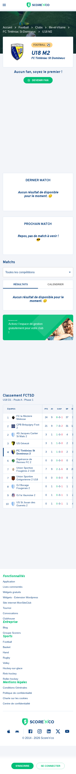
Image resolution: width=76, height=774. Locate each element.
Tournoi (7, 608)
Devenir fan (40, 80)
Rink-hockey (10, 673)
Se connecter (50, 765)
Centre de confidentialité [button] (16, 703)
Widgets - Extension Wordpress (20, 597)
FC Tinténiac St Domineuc (19, 31)
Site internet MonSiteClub (17, 602)
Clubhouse (9, 618)
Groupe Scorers (12, 632)
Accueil (7, 27)
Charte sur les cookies (15, 698)
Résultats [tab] (20, 284)
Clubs (39, 27)
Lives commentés (12, 586)
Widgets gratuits (12, 592)
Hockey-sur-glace (12, 668)
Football (24, 27)
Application (9, 581)
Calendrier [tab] (56, 284)
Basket (6, 647)
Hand (6, 652)
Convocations (10, 613)
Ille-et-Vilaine (57, 27)
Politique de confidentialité (17, 693)
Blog (5, 627)
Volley (6, 663)
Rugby (6, 657)
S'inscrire (22, 765)
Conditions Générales (15, 687)
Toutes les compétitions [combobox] (20, 272)
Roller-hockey (10, 678)
